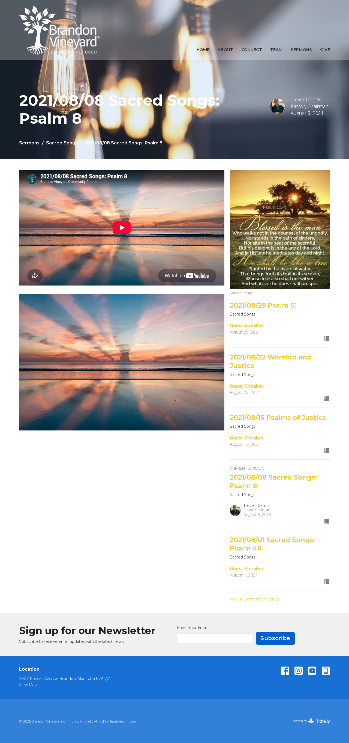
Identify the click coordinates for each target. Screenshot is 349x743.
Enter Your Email (192, 627)
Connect (251, 49)
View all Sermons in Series (254, 599)
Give (325, 49)
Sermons (301, 49)
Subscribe (275, 638)
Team (276, 49)
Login (133, 721)
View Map (28, 684)
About (225, 49)
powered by (308, 725)
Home (203, 49)
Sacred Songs (62, 142)
